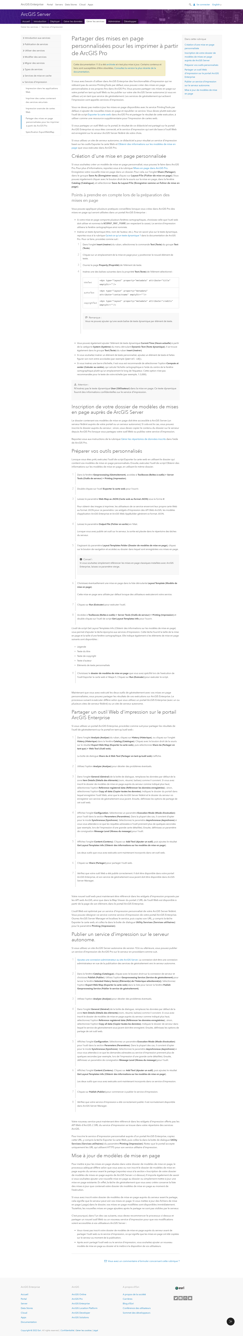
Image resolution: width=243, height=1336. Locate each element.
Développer (130, 21)
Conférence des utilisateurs (137, 1308)
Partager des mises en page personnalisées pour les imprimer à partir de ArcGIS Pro (42, 122)
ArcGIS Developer (81, 1312)
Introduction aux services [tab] (37, 38)
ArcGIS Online (79, 1294)
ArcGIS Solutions (80, 1317)
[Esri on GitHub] (185, 1298)
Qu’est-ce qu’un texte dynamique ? (123, 235)
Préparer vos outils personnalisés (201, 65)
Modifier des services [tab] (35, 57)
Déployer (55, 21)
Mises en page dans (150, 168)
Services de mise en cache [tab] (38, 75)
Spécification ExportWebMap (40, 132)
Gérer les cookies (84, 1330)
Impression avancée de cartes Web (40, 110)
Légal (95, 1330)
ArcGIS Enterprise (32, 4)
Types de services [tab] (33, 69)
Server (24, 1303)
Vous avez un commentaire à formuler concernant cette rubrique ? (144, 1261)
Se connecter (203, 4)
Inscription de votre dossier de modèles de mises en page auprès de (200, 57)
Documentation (29, 1322)
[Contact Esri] (190, 1298)
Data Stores (71, 4)
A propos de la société (134, 1294)
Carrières (127, 1299)
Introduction (40, 21)
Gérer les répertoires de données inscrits (143, 439)
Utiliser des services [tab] (35, 50)
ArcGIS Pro (77, 1299)
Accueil (26, 21)
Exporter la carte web (99, 114)
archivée (110, 64)
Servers (59, 4)
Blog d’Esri (128, 1303)
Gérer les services (95, 21)
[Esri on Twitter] (176, 1298)
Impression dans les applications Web (42, 90)
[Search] (190, 4)
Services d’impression (52, 27)
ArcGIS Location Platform (84, 1308)
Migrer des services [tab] (35, 63)
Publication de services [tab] (36, 44)
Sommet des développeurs (136, 1312)
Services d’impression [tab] (36, 82)
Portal (50, 4)
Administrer (114, 21)
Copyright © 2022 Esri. (31, 1330)
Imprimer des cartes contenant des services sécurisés (41, 100)
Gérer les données (73, 21)
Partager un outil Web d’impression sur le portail (202, 73)
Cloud (82, 4)
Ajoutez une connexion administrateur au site (107, 959)
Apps (90, 4)
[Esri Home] (179, 1288)
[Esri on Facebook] (180, 1298)
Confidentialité (67, 1330)
